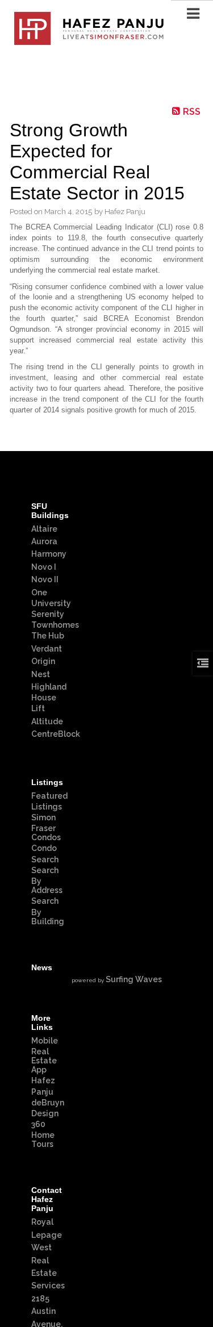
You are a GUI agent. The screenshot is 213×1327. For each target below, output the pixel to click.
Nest (40, 674)
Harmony (48, 553)
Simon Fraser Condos (46, 827)
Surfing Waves (134, 979)
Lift (38, 708)
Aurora (44, 541)
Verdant (46, 648)
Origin (43, 661)
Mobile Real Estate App (44, 1055)
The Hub (47, 635)
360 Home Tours (43, 1134)
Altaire (44, 528)
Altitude (47, 721)
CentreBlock (55, 733)
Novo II (45, 579)
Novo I (43, 566)
